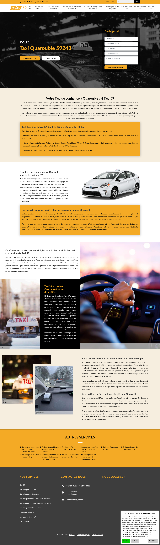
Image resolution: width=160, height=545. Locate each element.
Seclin (133, 136)
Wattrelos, (53, 146)
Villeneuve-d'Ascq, (54, 136)
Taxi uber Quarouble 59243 (110, 448)
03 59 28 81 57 (71, 486)
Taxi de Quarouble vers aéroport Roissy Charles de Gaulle (30, 449)
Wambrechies (71, 146)
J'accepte (126, 540)
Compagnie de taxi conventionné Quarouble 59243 (89, 457)
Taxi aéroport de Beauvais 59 (53, 8)
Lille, (45, 136)
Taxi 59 (30, 8)
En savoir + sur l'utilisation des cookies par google (139, 530)
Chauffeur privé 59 (126, 8)
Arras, (121, 136)
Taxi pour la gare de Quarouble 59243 (130, 448)
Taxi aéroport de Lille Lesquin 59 (112, 8)
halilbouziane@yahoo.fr (74, 499)
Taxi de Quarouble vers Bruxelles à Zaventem (70, 456)
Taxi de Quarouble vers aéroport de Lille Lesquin (50, 449)
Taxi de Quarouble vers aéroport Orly (30, 456)
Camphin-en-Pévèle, (75, 143)
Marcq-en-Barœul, (78, 136)
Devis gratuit (51, 58)
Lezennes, (34, 146)
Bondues (60, 146)
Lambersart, (109, 143)
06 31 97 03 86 (84, 486)
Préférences (153, 540)
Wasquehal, (99, 143)
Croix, (92, 143)
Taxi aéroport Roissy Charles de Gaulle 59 (93, 8)
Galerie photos (97, 535)
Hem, (40, 146)
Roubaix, (127, 136)
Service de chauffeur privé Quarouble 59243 (90, 449)
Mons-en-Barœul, (121, 143)
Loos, (130, 143)
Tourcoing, (66, 136)
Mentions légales (83, 535)
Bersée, (64, 143)
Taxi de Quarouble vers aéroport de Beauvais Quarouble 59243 (50, 457)
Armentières (26, 138)
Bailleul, (49, 143)
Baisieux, (42, 143)
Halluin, (46, 146)
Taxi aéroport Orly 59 (39, 8)
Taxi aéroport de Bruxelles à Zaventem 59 (72, 8)
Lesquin (89, 136)
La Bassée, (56, 143)
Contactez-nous (30, 58)
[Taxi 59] (16, 8)
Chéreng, (86, 143)
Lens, (116, 136)
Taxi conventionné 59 (140, 8)
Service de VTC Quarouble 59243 (69, 448)
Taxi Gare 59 (151, 8)
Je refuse (135, 540)
